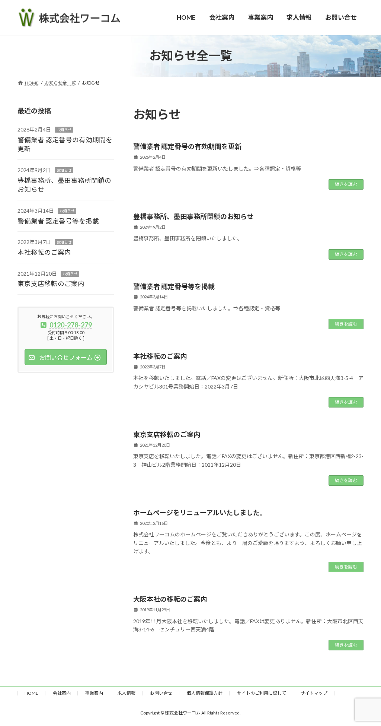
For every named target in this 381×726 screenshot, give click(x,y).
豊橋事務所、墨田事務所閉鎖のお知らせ (193, 216)
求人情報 (126, 693)
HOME (31, 693)
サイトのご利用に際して (261, 693)
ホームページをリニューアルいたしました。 (199, 512)
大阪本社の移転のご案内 (170, 599)
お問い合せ (161, 693)
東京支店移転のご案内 (166, 434)
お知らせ (64, 129)
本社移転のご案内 (160, 356)
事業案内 (94, 693)
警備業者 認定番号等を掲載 (174, 286)
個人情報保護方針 (204, 693)
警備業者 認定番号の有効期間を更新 (187, 146)
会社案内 (62, 693)
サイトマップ (314, 693)
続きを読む (346, 184)
